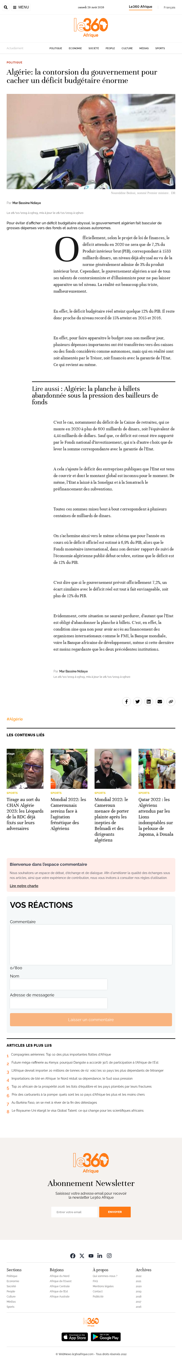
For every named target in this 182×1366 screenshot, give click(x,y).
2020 (139, 1286)
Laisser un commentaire (91, 1019)
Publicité (98, 1296)
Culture (127, 48)
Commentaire (23, 921)
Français (169, 7)
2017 (138, 1301)
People (110, 48)
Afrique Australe (59, 1296)
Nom (14, 976)
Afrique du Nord (59, 1276)
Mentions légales (103, 1286)
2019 (138, 1291)
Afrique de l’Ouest (60, 1281)
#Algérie (15, 719)
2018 (138, 1296)
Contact (98, 1291)
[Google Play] (106, 1336)
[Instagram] (109, 1255)
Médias (144, 48)
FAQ (95, 1281)
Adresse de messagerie (32, 995)
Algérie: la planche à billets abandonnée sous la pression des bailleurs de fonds (95, 395)
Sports (160, 48)
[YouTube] (91, 1255)
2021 (138, 1281)
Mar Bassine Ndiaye (26, 203)
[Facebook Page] (72, 1255)
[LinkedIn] (100, 1255)
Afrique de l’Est (59, 1291)
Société (94, 48)
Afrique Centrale (60, 1286)
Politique (55, 48)
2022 (138, 1276)
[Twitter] (82, 1255)
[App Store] (74, 1336)
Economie (75, 48)
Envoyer (115, 1212)
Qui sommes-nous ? (105, 1276)
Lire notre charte (24, 886)
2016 (138, 1306)
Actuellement (15, 48)
